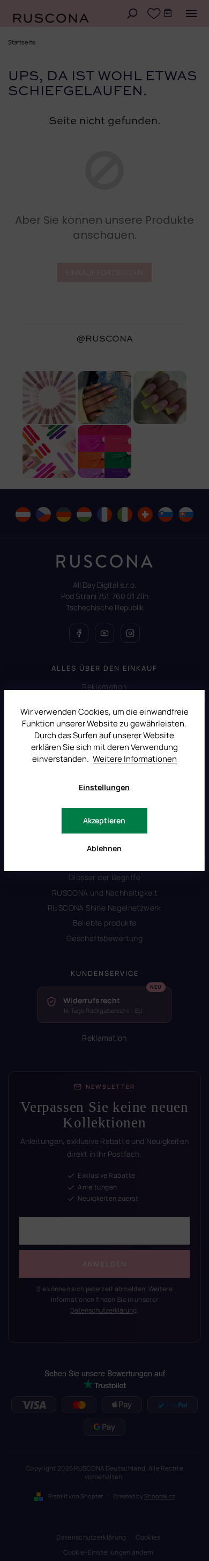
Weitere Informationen (135, 758)
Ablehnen (104, 848)
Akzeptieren (104, 820)
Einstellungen (104, 787)
